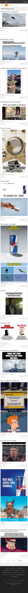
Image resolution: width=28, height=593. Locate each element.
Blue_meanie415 (4, 462)
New (9, 5)
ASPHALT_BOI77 (4, 27)
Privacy (23, 572)
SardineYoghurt (4, 94)
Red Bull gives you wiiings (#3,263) (11, 102)
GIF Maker (13, 568)
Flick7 (2, 120)
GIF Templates (16, 570)
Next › (19, 560)
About (20, 572)
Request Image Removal (19, 574)
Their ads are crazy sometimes (9, 350)
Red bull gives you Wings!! (8, 224)
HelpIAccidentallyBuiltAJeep (5, 552)
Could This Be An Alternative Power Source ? (14, 68)
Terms (5, 574)
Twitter (9, 580)
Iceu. (2, 216)
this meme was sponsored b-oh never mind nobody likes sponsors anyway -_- (13, 530)
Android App (14, 580)
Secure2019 (3, 60)
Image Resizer (15, 572)
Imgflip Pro (7, 568)
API (8, 574)
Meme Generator (19, 568)
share (21, 30)
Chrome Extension (21, 580)
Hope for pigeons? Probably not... (10, 381)
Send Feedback (14, 576)
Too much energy (6, 128)
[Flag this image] (26, 30)
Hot (6, 5)
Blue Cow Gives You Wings (8, 440)
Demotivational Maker (7, 572)
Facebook (5, 580)
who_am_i (3, 173)
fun (2, 5)
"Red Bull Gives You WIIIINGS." (10, 12)
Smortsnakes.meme (4, 373)
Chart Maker (22, 570)
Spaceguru (3, 522)
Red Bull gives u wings (7, 39)
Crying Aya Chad (5, 323)
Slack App (12, 574)
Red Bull (3, 290)
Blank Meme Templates (7, 570)
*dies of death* (5, 181)
